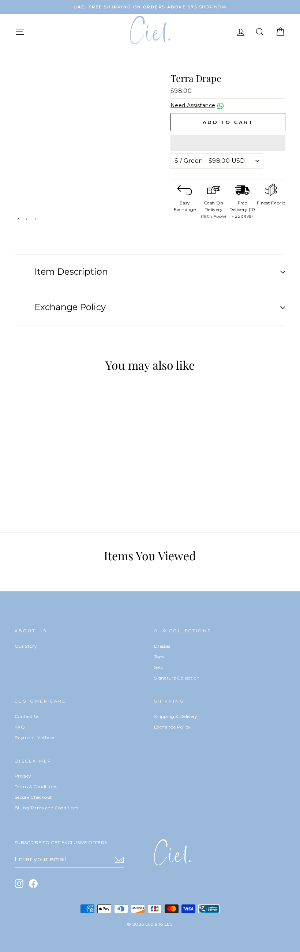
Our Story (26, 646)
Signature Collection (176, 678)
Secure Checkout (33, 797)
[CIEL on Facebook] (33, 883)
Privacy (23, 776)
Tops (159, 656)
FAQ (20, 727)
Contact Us (27, 716)
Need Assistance (192, 105)
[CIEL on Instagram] (19, 883)
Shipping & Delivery (175, 716)
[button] (227, 143)
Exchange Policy (172, 727)
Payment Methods (35, 737)
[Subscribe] (119, 859)
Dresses (162, 646)
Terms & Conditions (36, 786)
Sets (158, 667)
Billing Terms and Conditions (47, 807)
